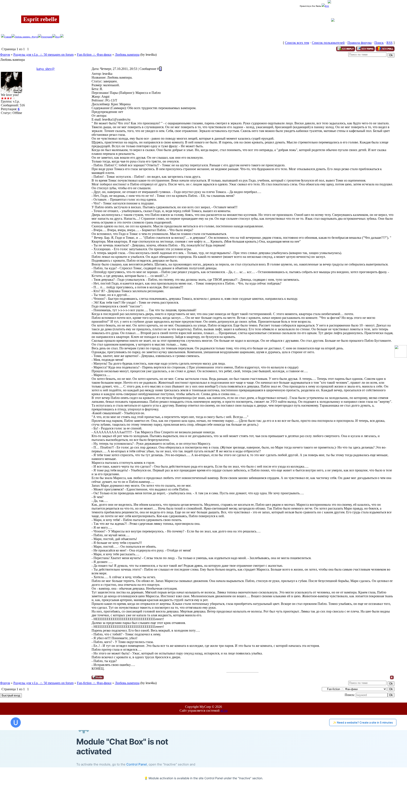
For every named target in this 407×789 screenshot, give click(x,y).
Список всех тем (297, 42)
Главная (7, 37)
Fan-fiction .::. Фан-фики (94, 54)
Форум (5, 54)
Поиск (379, 42)
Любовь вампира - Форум (26, 37)
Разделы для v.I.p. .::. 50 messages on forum (43, 54)
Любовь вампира (127, 54)
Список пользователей (328, 42)
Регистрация (46, 37)
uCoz (224, 710)
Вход (58, 37)
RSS (327, 6)
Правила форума (359, 42)
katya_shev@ (45, 69)
